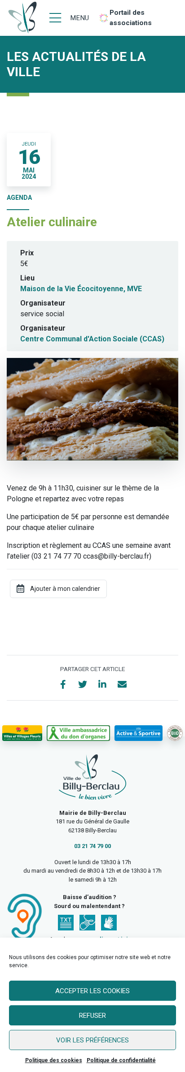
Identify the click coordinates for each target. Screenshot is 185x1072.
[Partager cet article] (122, 684)
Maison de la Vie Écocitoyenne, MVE (81, 288)
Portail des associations (131, 18)
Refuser (92, 1016)
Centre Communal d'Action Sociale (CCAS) (92, 339)
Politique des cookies (53, 1060)
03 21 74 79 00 (92, 846)
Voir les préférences (92, 1040)
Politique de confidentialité (121, 1060)
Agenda (19, 197)
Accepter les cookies (92, 991)
